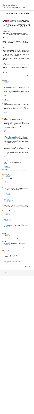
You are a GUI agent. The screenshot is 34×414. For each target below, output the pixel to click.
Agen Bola (5, 94)
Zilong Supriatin (5, 145)
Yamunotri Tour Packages (7, 193)
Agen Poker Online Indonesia (7, 96)
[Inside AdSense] (11, 6)
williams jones (5, 174)
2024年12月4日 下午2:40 (7, 228)
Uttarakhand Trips (6, 210)
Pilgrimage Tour (5, 187)
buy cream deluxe (11, 175)
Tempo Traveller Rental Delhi (7, 181)
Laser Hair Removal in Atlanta (23, 207)
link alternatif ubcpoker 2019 (7, 155)
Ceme (4, 131)
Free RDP (4, 246)
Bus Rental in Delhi (6, 183)
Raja (4, 233)
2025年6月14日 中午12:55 (7, 244)
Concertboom (19, 21)
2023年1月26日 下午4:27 (7, 176)
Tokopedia (12, 136)
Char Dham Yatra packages (7, 213)
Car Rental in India (6, 182)
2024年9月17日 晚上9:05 (7, 214)
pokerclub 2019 (6, 157)
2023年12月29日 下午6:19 (7, 194)
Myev (4, 238)
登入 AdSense (21, 7)
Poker (4, 128)
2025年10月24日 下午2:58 (7, 262)
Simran (4, 169)
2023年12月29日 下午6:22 (7, 201)
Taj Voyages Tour (5, 250)
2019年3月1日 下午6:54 (7, 116)
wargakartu (5, 156)
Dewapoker (5, 111)
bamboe (4, 80)
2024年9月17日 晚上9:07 (7, 220)
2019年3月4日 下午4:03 (7, 132)
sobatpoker (5, 160)
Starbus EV (16, 243)
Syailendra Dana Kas (13, 138)
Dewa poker (5, 112)
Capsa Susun (5, 130)
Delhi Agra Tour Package (6, 178)
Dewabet (5, 95)
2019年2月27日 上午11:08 (7, 82)
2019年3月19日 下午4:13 (7, 144)
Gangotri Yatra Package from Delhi (8, 192)
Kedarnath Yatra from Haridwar (8, 219)
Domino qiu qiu (5, 115)
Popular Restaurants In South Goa (8, 200)
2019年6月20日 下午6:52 (7, 167)
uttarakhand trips (6, 218)
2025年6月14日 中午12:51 (7, 235)
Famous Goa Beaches (6, 199)
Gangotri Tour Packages (7, 191)
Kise (4, 99)
